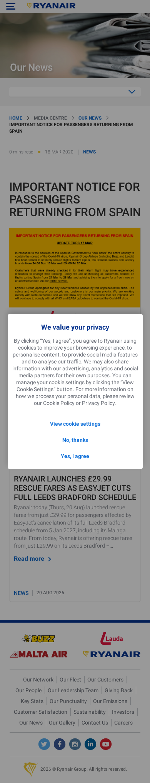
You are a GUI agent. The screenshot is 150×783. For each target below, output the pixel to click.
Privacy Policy (98, 403)
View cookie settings (75, 424)
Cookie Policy (59, 403)
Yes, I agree (75, 456)
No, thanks (75, 440)
